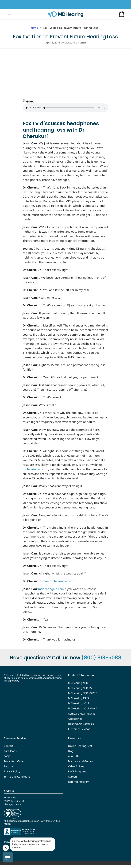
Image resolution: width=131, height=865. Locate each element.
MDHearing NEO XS (80, 688)
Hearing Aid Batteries (81, 724)
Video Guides (76, 766)
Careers (72, 776)
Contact (8, 746)
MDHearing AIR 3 (78, 698)
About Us (73, 756)
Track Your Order (14, 761)
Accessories (75, 718)
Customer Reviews (79, 729)
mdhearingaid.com (35, 469)
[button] (9, 14)
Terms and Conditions (17, 776)
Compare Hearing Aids (81, 713)
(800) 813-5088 (101, 657)
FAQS (7, 756)
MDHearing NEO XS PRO (83, 693)
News (34, 28)
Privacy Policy (12, 771)
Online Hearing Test (80, 746)
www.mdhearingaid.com (58, 581)
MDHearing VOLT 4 (79, 703)
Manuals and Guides (80, 761)
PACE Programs (77, 771)
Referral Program (78, 781)
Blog (70, 751)
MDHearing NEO (78, 683)
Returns (8, 766)
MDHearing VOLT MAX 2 (82, 708)
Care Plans (10, 751)
